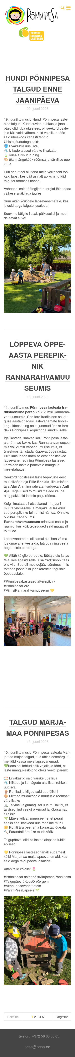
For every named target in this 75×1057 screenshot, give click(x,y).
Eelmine (13, 1017)
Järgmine (62, 1017)
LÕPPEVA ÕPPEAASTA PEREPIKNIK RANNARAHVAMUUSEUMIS (37, 366)
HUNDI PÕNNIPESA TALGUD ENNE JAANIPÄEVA (37, 89)
